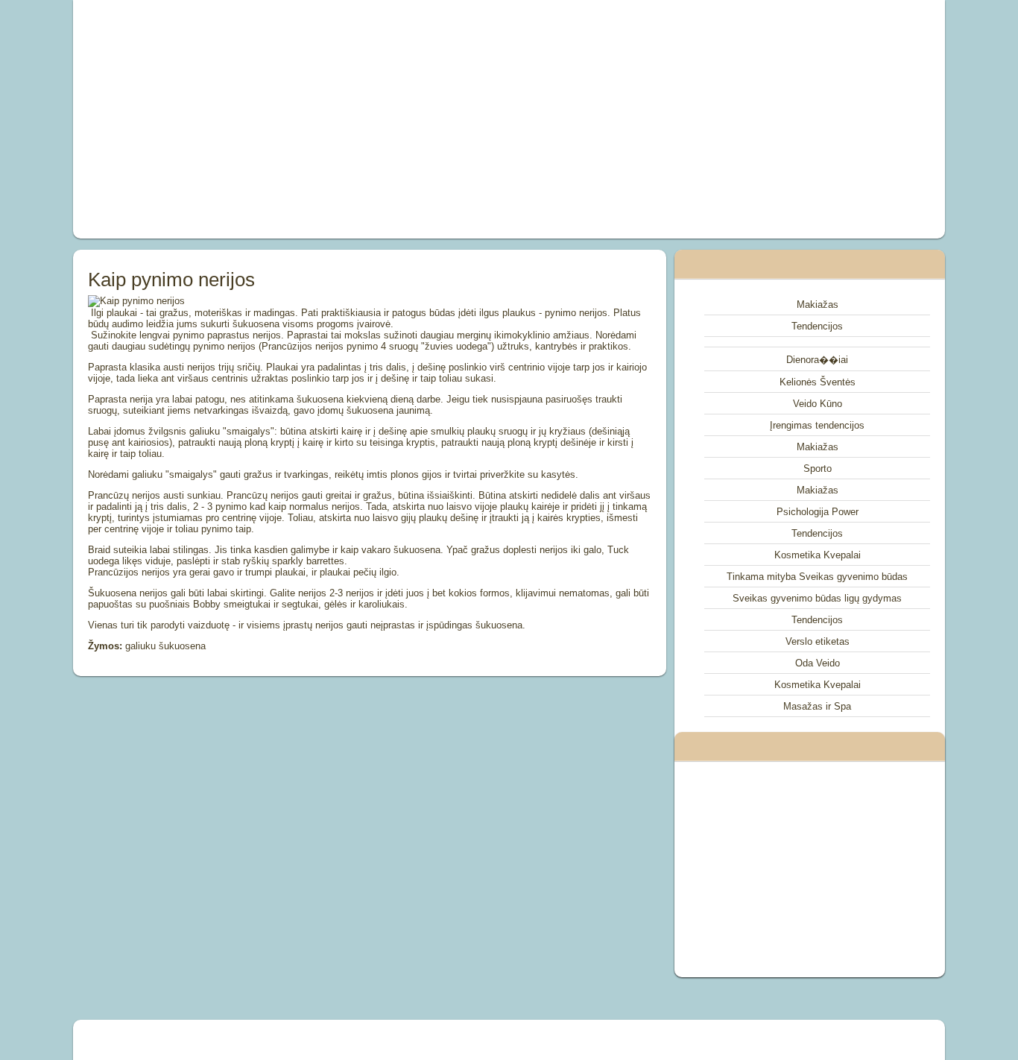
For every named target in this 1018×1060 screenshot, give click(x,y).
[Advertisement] (340, 119)
